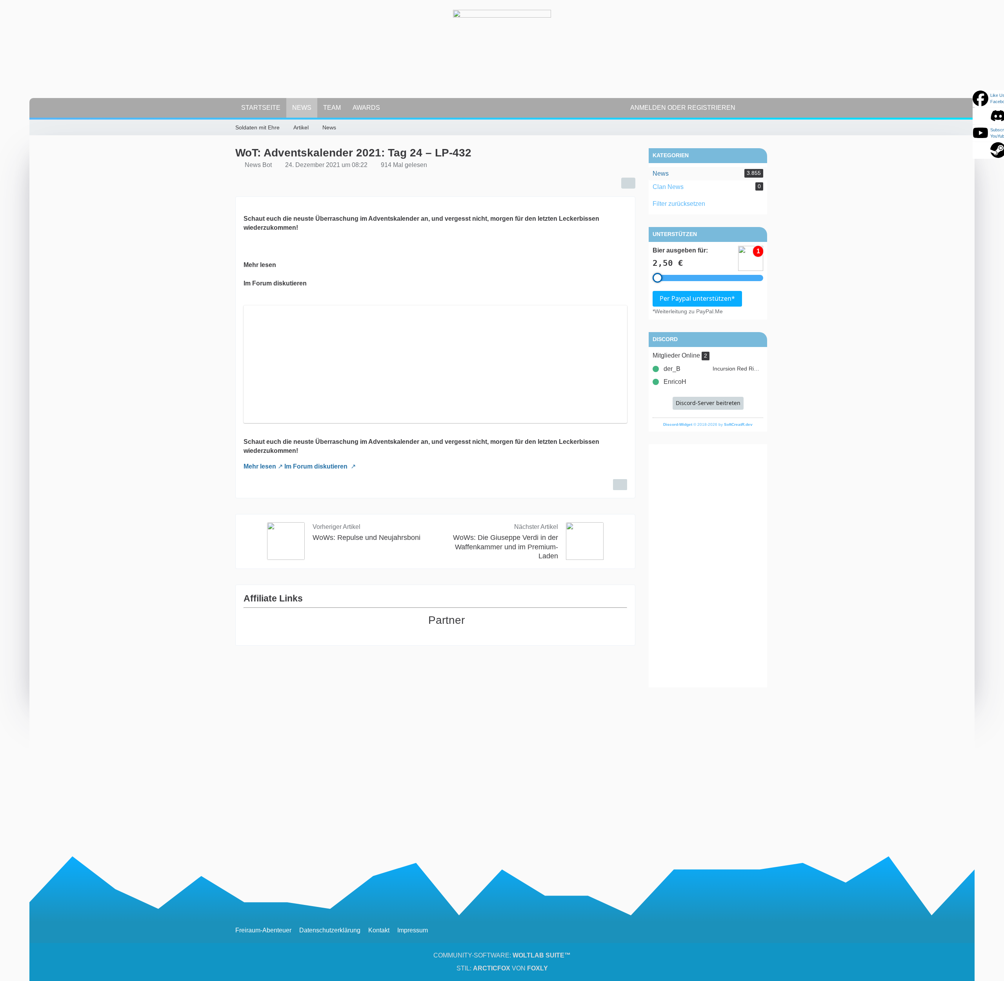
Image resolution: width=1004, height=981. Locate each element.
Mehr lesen (260, 466)
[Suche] (755, 108)
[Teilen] (628, 183)
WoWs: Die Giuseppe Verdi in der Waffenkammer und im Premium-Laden (505, 547)
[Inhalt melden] (620, 484)
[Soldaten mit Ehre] (502, 59)
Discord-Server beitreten (708, 403)
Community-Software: (502, 955)
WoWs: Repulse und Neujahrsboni (366, 537)
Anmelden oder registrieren (682, 107)
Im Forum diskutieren (316, 466)
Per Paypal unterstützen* (697, 298)
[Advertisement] (708, 565)
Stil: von (502, 968)
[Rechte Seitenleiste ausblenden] (765, 126)
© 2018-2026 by (708, 424)
